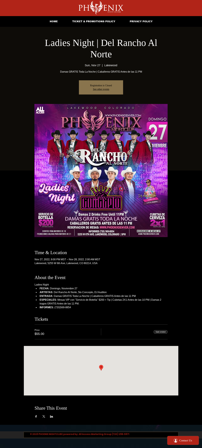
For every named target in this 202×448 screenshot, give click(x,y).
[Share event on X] (43, 416)
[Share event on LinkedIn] (51, 416)
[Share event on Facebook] (36, 416)
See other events (101, 89)
